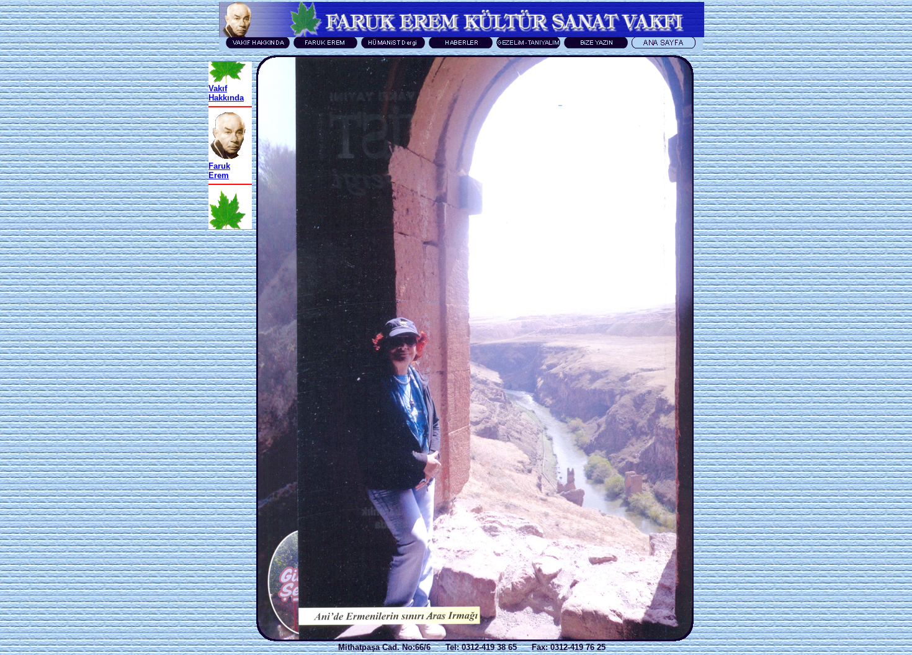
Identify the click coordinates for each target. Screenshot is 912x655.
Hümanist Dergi (226, 229)
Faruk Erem (219, 157)
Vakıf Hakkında (226, 79)
